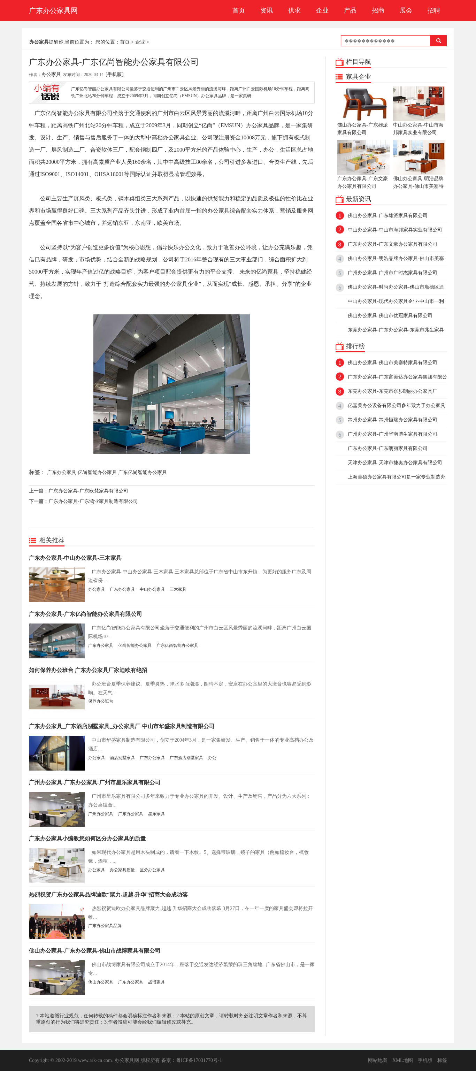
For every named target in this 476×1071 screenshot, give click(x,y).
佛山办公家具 (100, 982)
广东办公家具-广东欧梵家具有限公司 (88, 491)
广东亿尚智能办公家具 (142, 472)
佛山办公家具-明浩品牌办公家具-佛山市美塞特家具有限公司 (418, 186)
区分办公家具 (152, 869)
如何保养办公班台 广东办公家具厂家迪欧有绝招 (88, 670)
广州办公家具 (100, 813)
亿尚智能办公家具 (97, 472)
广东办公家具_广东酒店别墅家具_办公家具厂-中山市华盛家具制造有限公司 (122, 726)
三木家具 (178, 589)
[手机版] (115, 74)
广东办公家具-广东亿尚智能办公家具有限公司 (85, 614)
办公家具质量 (122, 869)
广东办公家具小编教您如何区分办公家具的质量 (87, 838)
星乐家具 (156, 813)
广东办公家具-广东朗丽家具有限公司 (388, 448)
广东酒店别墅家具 (186, 757)
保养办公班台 (100, 701)
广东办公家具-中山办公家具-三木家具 (75, 558)
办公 (212, 757)
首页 (238, 10)
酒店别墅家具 (122, 757)
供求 (294, 10)
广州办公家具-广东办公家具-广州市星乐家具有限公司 (95, 782)
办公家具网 (127, 1060)
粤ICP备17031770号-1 (199, 1060)
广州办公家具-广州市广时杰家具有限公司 (392, 272)
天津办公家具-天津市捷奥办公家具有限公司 (395, 462)
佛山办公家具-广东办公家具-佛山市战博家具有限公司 (95, 951)
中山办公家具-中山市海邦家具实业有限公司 (418, 128)
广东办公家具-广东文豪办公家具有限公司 (362, 182)
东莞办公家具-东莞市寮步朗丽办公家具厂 (392, 391)
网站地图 (377, 1060)
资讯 (266, 10)
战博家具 (156, 982)
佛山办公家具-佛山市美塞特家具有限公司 (392, 362)
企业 (322, 10)
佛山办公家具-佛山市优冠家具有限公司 (390, 315)
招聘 (434, 10)
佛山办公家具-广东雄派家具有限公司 (362, 128)
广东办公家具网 (53, 10)
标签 (442, 1060)
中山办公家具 (152, 589)
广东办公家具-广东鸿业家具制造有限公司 (93, 501)
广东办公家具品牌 (105, 925)
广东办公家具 (61, 472)
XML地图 (402, 1060)
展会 (406, 10)
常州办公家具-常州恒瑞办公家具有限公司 (392, 419)
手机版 (425, 1060)
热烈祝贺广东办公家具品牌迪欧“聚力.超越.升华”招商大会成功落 (108, 894)
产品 (350, 10)
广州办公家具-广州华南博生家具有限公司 (392, 434)
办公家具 (51, 74)
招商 (378, 10)
